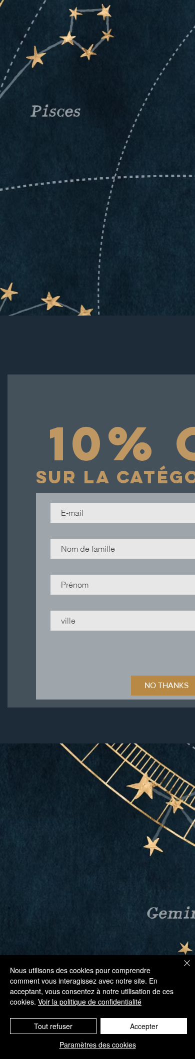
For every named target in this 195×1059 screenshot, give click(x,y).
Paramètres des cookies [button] (98, 1045)
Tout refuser (53, 1026)
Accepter (144, 1026)
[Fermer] (181, 969)
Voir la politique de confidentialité (90, 1002)
